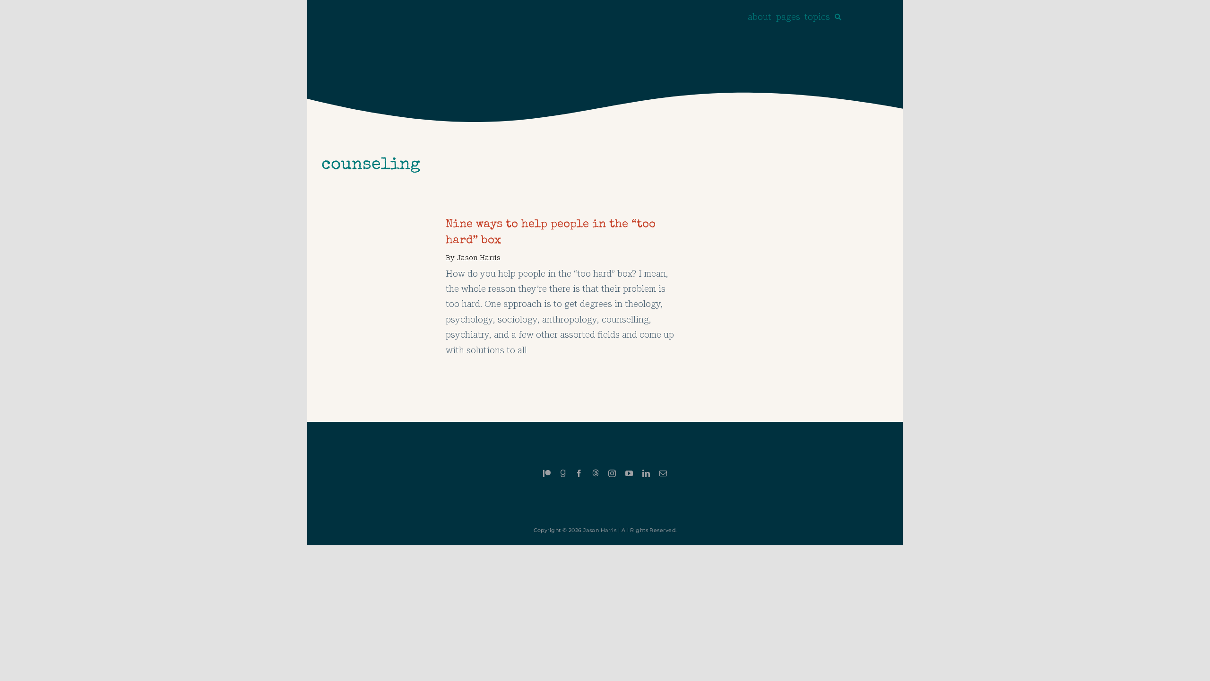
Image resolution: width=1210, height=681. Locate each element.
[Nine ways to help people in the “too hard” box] (376, 224)
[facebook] (579, 473)
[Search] (838, 17)
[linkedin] (646, 473)
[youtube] (629, 473)
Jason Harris (479, 258)
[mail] (663, 473)
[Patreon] (547, 473)
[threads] (595, 473)
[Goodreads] (563, 473)
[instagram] (612, 473)
